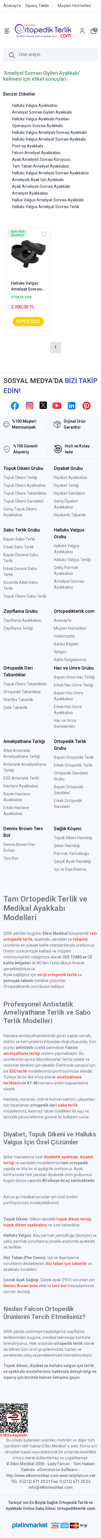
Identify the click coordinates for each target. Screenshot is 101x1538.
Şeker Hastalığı (67, 845)
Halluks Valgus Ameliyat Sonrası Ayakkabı (49, 139)
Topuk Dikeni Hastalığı (73, 838)
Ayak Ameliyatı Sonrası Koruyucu (41, 159)
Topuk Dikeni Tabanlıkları (25, 493)
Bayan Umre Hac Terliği (74, 677)
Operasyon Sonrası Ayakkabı (37, 125)
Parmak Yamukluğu (71, 853)
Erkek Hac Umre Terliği (73, 685)
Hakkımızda (64, 636)
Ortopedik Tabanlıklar (22, 692)
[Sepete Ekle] (28, 321)
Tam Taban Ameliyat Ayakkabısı (40, 166)
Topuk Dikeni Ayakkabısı (24, 485)
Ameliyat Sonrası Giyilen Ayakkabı (42, 112)
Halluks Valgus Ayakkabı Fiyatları (40, 119)
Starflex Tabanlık (18, 699)
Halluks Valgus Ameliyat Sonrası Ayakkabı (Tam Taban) (26, 286)
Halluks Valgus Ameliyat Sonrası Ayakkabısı (50, 173)
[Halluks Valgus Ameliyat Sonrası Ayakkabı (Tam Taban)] (28, 253)
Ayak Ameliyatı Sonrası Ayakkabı (41, 186)
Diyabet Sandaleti (69, 493)
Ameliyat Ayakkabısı (30, 193)
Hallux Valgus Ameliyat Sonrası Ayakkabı (48, 200)
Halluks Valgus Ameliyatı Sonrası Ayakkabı (49, 132)
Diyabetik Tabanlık (70, 515)
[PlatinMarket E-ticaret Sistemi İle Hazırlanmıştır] (29, 1526)
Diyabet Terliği (66, 485)
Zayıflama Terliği (18, 628)
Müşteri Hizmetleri (70, 628)
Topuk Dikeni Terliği (20, 477)
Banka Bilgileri (66, 644)
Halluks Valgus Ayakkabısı (35, 105)
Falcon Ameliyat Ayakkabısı (36, 152)
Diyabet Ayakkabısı (70, 477)
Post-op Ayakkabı (27, 146)
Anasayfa (62, 620)
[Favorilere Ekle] (44, 234)
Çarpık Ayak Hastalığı (72, 861)
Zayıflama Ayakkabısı (22, 620)
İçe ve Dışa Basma (70, 869)
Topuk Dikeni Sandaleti (23, 501)
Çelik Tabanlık (15, 707)
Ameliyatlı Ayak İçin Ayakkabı (38, 179)
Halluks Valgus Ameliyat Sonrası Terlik (45, 206)
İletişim (60, 652)
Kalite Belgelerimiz (70, 659)
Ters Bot (10, 858)
